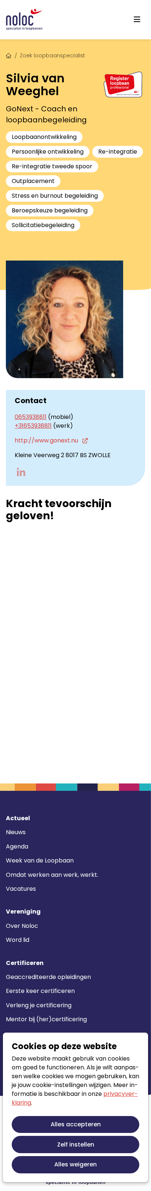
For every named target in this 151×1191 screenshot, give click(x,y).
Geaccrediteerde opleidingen (48, 977)
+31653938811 (33, 425)
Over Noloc (22, 926)
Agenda (17, 846)
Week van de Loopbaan (40, 860)
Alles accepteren (76, 1124)
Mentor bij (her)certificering (46, 1019)
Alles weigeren (75, 1164)
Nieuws (16, 832)
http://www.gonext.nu (47, 440)
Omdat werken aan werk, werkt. (52, 875)
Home (9, 55)
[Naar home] (24, 20)
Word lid (17, 940)
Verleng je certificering (38, 1005)
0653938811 (31, 417)
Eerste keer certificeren (40, 991)
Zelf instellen (75, 1144)
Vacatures (21, 889)
